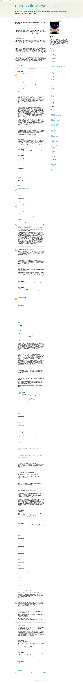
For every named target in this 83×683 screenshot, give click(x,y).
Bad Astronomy (53, 110)
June (52, 70)
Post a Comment (19, 670)
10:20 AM (19, 330)
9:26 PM (19, 284)
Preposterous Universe (54, 141)
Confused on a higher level (55, 120)
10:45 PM (19, 208)
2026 (52, 50)
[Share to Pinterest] (34, 68)
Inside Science (53, 131)
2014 (52, 91)
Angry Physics (53, 108)
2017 (52, 86)
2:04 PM (19, 620)
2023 (52, 54)
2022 (52, 79)
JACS (51, 170)
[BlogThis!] (31, 68)
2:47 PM (19, 478)
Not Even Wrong (53, 137)
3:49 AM (19, 658)
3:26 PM (19, 195)
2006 (52, 102)
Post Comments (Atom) (23, 674)
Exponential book (53, 126)
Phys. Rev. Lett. (53, 160)
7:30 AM (19, 244)
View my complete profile (54, 45)
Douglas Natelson (21, 222)
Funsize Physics (53, 129)
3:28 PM (19, 413)
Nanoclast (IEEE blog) (54, 136)
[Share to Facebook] (33, 68)
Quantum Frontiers (54, 142)
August (53, 61)
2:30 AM (19, 165)
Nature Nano (53, 165)
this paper (34, 32)
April (52, 73)
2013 (52, 92)
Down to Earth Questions (55, 124)
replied (19, 490)
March (53, 75)
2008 (52, 99)
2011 (52, 95)
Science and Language (54, 145)
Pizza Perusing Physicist (22, 73)
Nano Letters (53, 169)
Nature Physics (53, 164)
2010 (52, 96)
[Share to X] (32, 68)
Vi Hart (52, 152)
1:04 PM (19, 565)
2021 (52, 81)
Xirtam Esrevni (20, 392)
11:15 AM (19, 458)
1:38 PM (19, 577)
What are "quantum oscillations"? (57, 67)
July (52, 62)
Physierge (52, 140)
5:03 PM (19, 152)
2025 (52, 51)
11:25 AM (19, 177)
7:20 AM (19, 294)
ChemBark (52, 113)
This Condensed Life (54, 151)
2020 (52, 82)
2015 (52, 89)
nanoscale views (30, 5)
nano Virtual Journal (54, 159)
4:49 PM (19, 585)
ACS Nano (52, 171)
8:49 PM (19, 449)
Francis (19, 94)
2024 (52, 53)
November (53, 57)
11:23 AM (19, 467)
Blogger (48, 680)
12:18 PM (19, 535)
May (52, 72)
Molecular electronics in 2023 (56, 69)
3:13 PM (19, 278)
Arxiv (51, 158)
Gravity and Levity (54, 130)
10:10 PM (19, 79)
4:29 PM (19, 146)
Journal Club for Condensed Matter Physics (58, 132)
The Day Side (53, 150)
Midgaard (52, 134)
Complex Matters (53, 114)
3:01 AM (19, 91)
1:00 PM (19, 559)
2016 (52, 88)
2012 (52, 93)
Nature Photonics (53, 168)
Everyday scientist (54, 125)
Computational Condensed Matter (56, 115)
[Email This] (30, 68)
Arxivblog (52, 109)
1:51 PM (19, 668)
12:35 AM (19, 219)
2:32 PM (19, 185)
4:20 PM (19, 422)
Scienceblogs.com (54, 146)
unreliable (21, 32)
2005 (52, 103)
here (16, 34)
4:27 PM (19, 436)
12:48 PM (19, 543)
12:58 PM (19, 550)
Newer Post (17, 672)
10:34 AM (19, 349)
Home (31, 672)
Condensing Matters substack (55, 118)
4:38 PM (19, 442)
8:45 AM (19, 322)
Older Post (44, 672)
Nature (52, 163)
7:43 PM (19, 606)
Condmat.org (53, 119)
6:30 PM (19, 597)
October (53, 58)
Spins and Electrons (54, 148)
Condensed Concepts (54, 116)
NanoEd (52, 135)
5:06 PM (19, 485)
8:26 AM (19, 302)
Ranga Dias (23, 30)
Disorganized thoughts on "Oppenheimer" (58, 66)
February (53, 76)
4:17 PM (19, 201)
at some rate (24, 57)
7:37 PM (19, 520)
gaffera (41, 680)
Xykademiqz (53, 153)
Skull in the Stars (53, 147)
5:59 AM (19, 649)
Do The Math (53, 121)
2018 (52, 85)
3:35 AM (19, 102)
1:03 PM (19, 365)
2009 (52, 98)
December (53, 55)
